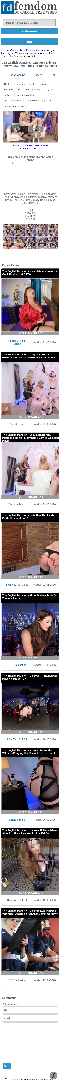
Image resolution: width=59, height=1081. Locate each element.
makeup (8, 95)
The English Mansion (14, 84)
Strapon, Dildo (17, 504)
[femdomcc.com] (29, 7)
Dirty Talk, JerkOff (17, 739)
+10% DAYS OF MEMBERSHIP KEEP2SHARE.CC (30, 147)
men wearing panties (40, 100)
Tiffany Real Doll (12, 89)
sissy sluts (49, 89)
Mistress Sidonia (38, 84)
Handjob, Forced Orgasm (17, 342)
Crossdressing (44, 50)
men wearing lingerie (14, 106)
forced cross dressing (15, 100)
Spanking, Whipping (17, 584)
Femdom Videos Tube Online (17, 50)
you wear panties (25, 95)
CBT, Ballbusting (17, 665)
